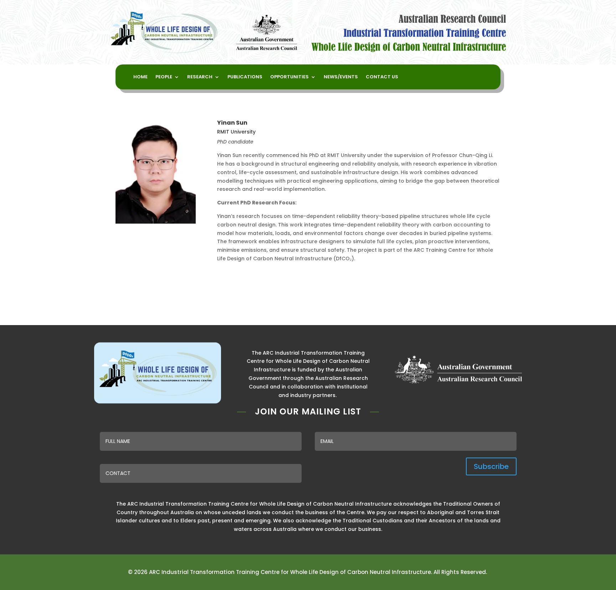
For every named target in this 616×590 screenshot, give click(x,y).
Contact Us (382, 77)
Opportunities (289, 77)
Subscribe (491, 466)
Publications (244, 77)
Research (199, 77)
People (163, 77)
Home (140, 77)
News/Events (341, 77)
